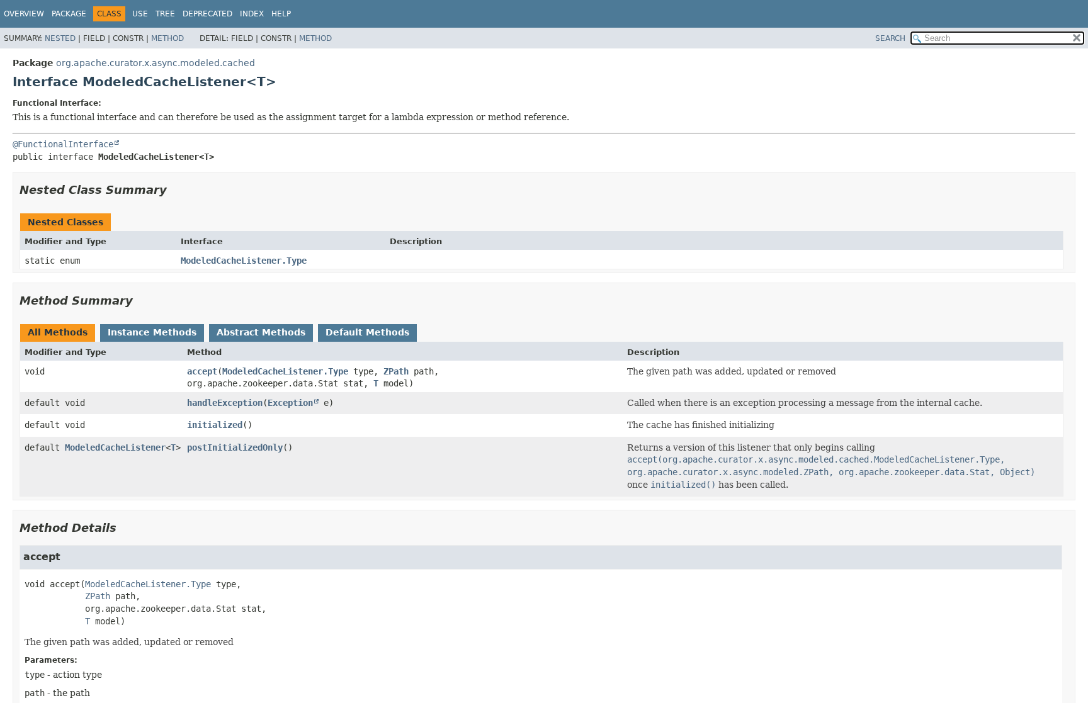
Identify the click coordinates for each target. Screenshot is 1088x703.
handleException (225, 403)
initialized (214, 425)
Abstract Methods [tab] (261, 332)
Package (69, 13)
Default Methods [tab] (367, 332)
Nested (60, 38)
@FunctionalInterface (63, 144)
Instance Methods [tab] (152, 332)
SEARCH (890, 38)
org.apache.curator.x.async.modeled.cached (155, 63)
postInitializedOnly (235, 447)
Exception (290, 403)
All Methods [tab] (58, 332)
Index (252, 13)
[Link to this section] (176, 189)
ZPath (396, 371)
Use (140, 13)
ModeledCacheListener (115, 447)
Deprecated (207, 13)
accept (202, 371)
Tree (165, 13)
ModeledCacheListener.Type (244, 261)
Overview (24, 13)
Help (281, 13)
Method (167, 38)
